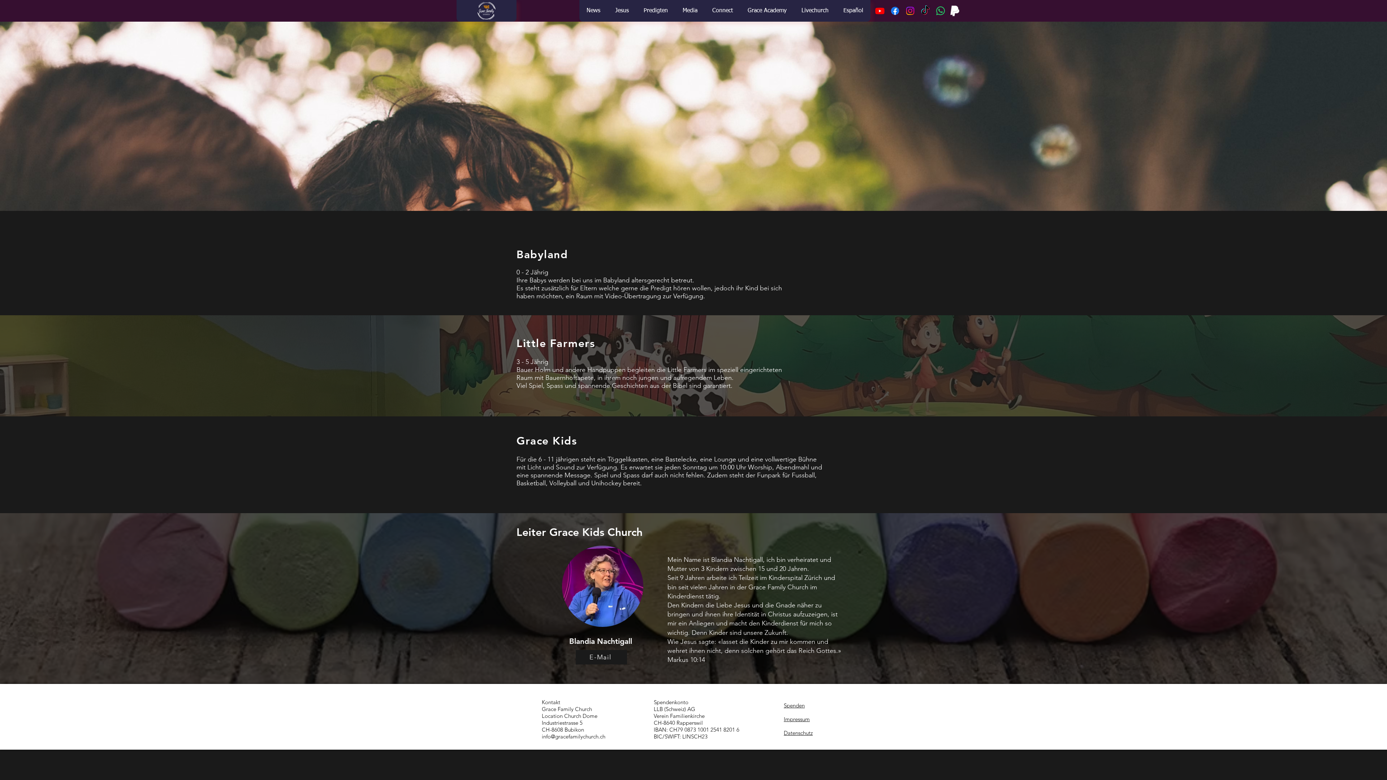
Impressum (797, 719)
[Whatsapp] (940, 10)
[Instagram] (910, 10)
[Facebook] (895, 10)
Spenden (794, 705)
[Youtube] (879, 10)
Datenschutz (798, 732)
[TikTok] (925, 10)
